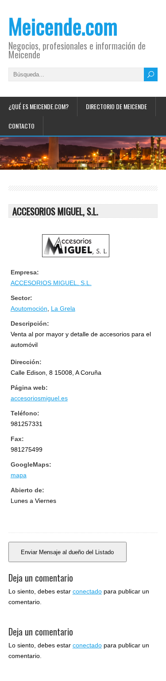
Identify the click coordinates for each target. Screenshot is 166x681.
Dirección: (26, 361)
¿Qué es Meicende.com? (38, 106)
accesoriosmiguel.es (39, 398)
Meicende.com (63, 26)
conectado (87, 591)
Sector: (21, 297)
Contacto (21, 125)
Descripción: (30, 323)
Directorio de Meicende (116, 106)
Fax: (17, 438)
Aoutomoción (29, 308)
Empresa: (25, 272)
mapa (19, 475)
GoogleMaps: (31, 464)
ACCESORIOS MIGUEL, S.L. (51, 282)
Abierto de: (27, 490)
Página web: (29, 387)
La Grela (63, 308)
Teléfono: (25, 413)
